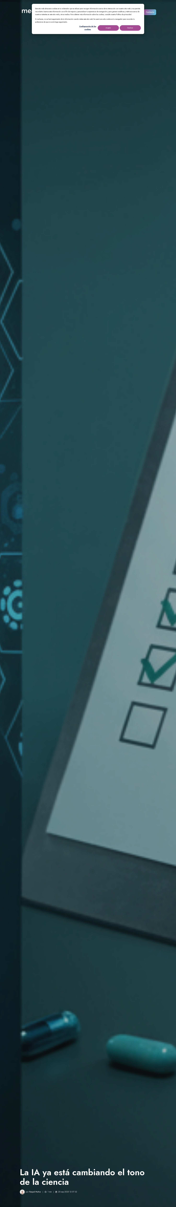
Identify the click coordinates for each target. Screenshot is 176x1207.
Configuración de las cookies (87, 28)
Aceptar (108, 28)
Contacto (150, 12)
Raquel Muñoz (35, 1191)
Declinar (130, 28)
